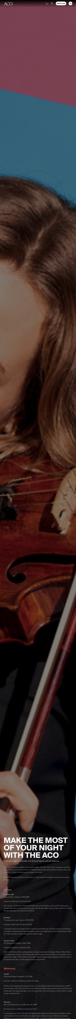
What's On (61, 3)
